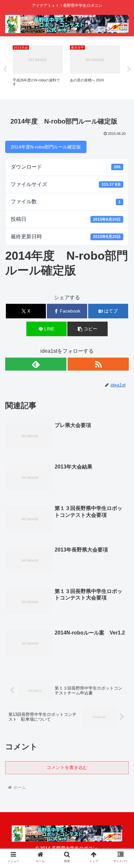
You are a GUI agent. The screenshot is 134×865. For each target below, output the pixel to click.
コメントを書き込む (67, 767)
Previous (5, 69)
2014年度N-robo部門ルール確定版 (46, 146)
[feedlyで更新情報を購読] (35, 364)
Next (129, 69)
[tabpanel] (37, 68)
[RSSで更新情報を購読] (98, 364)
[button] (87, 329)
